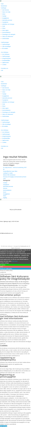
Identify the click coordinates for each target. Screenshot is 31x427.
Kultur (3, 14)
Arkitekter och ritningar (8, 24)
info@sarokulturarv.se (6, 233)
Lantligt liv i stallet (8, 173)
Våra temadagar (6, 46)
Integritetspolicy (6, 58)
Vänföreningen (5, 42)
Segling (5, 197)
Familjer (4, 16)
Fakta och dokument (7, 36)
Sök (2, 70)
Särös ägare (5, 30)
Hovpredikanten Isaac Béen (10, 171)
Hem (2, 4)
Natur (4, 195)
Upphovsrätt (5, 62)
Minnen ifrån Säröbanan (9, 175)
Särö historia (5, 10)
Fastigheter (5, 22)
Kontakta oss (4, 68)
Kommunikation (6, 32)
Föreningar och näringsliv (8, 34)
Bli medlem (5, 48)
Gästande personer (7, 20)
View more (14, 261)
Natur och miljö (6, 12)
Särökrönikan (5, 38)
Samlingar (3, 8)
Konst (4, 192)
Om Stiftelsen (4, 52)
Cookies (4, 64)
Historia (5, 188)
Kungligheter (5, 18)
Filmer (3, 28)
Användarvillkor (6, 60)
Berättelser (4, 6)
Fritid (3, 26)
